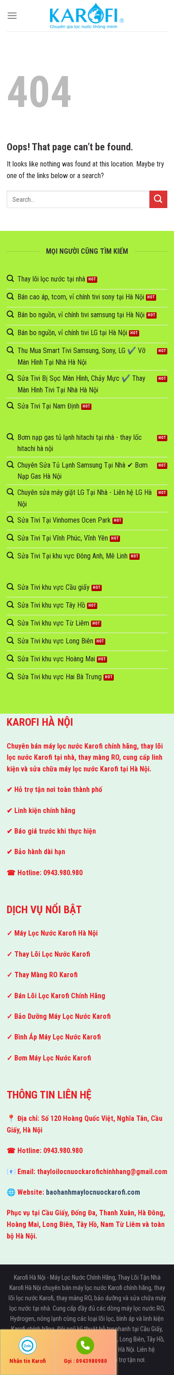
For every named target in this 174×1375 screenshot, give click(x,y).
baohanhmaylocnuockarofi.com (93, 1192)
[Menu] (12, 15)
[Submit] (158, 199)
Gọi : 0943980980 (85, 1361)
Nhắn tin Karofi (27, 1361)
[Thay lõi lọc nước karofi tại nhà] (87, 15)
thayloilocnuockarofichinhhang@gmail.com (102, 1171)
